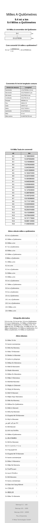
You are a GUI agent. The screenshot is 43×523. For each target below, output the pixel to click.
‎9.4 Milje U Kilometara (12, 378)
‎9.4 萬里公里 (9, 492)
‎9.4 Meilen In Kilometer (13, 355)
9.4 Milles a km (10, 273)
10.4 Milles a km (10, 311)
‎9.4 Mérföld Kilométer (12, 382)
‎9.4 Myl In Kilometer (11, 419)
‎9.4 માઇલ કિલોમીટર (11, 473)
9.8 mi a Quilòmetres (12, 288)
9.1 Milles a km (10, 262)
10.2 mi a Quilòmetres (12, 303)
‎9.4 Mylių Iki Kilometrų (12, 389)
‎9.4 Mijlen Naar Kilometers (14, 397)
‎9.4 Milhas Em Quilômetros (14, 404)
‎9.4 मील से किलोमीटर (11, 438)
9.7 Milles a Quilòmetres (13, 284)
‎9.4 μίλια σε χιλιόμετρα (12, 359)
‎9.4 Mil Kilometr (10, 427)
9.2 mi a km (9, 265)
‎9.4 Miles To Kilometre (12, 496)
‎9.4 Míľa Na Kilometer (12, 412)
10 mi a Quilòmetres (12, 296)
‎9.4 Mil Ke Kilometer (12, 442)
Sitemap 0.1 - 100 (21, 504)
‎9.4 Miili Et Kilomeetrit (12, 366)
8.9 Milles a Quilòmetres (13, 254)
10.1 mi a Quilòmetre (12, 299)
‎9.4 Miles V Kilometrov (12, 461)
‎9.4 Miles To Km (10, 340)
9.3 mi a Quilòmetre (11, 269)
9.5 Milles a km (10, 277)
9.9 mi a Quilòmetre (11, 292)
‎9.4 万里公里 (9, 488)
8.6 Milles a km (10, 243)
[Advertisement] (21, 5)
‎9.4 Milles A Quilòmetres (13, 434)
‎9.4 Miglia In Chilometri (12, 385)
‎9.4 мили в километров (13, 457)
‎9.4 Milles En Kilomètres (13, 374)
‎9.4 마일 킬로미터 (11, 450)
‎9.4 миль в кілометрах (12, 481)
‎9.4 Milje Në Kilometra (12, 465)
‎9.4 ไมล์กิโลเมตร (10, 469)
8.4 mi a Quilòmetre (11, 235)
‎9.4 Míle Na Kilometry (12, 348)
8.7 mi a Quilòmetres (12, 247)
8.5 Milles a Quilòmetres (13, 239)
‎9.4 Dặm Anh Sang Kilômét (14, 484)
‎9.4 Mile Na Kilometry (12, 400)
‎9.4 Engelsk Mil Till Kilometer (14, 415)
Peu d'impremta (21, 516)
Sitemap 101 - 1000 (21, 508)
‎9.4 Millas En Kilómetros (13, 363)
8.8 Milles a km (10, 250)
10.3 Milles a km (10, 307)
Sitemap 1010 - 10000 (21, 512)
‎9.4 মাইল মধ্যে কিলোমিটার (11, 430)
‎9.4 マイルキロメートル (13, 446)
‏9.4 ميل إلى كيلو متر (11, 423)
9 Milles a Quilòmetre (12, 258)
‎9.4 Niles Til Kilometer (12, 351)
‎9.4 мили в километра (12, 344)
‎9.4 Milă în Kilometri (11, 408)
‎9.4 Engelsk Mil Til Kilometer (14, 454)
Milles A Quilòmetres (21, 14)
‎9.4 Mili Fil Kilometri (11, 393)
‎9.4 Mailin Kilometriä (12, 370)
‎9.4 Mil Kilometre (10, 477)
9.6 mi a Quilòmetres (12, 281)
